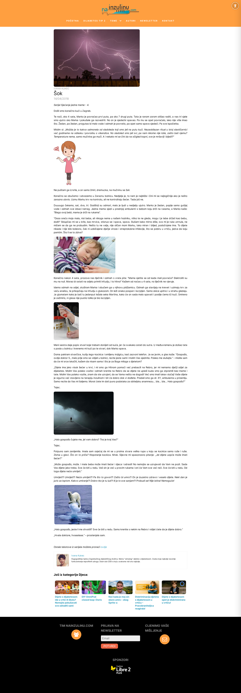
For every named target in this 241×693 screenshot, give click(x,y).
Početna (72, 21)
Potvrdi (109, 646)
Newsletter (149, 21)
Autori (131, 21)
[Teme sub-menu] (121, 20)
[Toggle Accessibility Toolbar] (235, 6)
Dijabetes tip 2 (94, 21)
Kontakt (168, 21)
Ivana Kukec (61, 88)
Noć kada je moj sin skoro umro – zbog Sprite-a (118, 599)
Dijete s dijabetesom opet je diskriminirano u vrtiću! (173, 599)
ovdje (104, 547)
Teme (113, 21)
